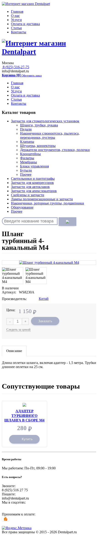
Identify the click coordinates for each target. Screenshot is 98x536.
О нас (15, 16)
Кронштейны (30, 154)
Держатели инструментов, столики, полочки (55, 150)
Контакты (18, 32)
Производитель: (14, 299)
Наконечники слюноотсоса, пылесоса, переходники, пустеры (50, 135)
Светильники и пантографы (33, 178)
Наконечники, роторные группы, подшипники (47, 203)
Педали (26, 129)
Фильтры (27, 158)
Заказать (45, 321)
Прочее (25, 174)
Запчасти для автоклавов (30, 187)
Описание (14, 351)
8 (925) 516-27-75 (15, 67)
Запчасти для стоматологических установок (45, 121)
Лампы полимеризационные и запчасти (42, 199)
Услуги (16, 20)
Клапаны (27, 142)
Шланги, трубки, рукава (39, 125)
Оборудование (22, 207)
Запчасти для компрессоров (32, 183)
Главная (17, 11)
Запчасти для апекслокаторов (34, 191)
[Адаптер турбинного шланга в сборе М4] (24, 405)
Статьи (16, 28)
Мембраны (28, 162)
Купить (27, 439)
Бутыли (26, 170)
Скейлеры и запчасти (27, 195)
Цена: (10, 310)
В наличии (10, 288)
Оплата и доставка (25, 24)
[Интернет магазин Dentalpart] (26, 4)
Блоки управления (34, 166)
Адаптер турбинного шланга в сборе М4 (24, 415)
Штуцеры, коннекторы (38, 146)
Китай (44, 299)
